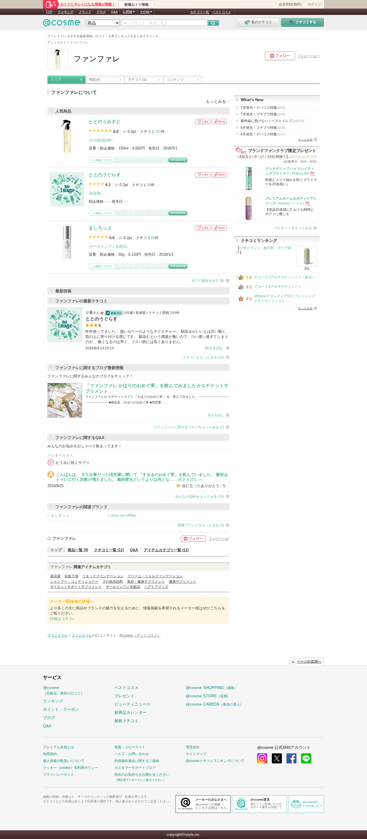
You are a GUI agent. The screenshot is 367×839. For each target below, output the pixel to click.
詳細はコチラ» (62, 619)
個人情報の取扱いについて (63, 761)
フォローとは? (219, 538)
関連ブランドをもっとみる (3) (201, 525)
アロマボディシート (285, 287)
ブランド (85, 11)
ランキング (65, 11)
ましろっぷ (100, 227)
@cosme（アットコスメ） (140, 635)
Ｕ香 (89, 312)
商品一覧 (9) (78, 550)
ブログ (101, 11)
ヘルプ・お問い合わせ (131, 754)
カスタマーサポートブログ (135, 768)
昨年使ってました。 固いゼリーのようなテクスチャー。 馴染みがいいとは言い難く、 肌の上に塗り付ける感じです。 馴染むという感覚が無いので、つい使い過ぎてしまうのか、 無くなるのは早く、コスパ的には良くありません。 (157, 336)
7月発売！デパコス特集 (263, 108)
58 (149, 185)
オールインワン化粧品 (108, 246)
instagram (262, 758)
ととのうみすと (105, 121)
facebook (291, 758)
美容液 (95, 193)
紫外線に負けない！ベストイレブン (272, 121)
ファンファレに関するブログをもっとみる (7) (189, 427)
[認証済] (113, 313)
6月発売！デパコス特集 (263, 134)
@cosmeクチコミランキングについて (215, 761)
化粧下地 (71, 576)
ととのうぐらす (105, 174)
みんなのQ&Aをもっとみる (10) (199, 497)
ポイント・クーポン (61, 709)
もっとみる (305, 139)
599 (173, 313)
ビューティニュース (132, 704)
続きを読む (214, 348)
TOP (49, 11)
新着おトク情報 (136, 5)
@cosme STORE (208, 696)
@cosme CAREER (214, 704)
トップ (56, 80)
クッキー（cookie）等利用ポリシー (70, 768)
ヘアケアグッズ (156, 587)
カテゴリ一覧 (199, 12)
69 (153, 238)
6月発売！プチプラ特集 (263, 128)
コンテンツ (175, 80)
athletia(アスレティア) (271, 296)
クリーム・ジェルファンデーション (155, 576)
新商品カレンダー (130, 712)
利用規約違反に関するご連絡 (136, 761)
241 (158, 131)
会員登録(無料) (290, 4)
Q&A (114, 11)
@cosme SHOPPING (212, 687)
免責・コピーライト (129, 747)
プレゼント (124, 696)
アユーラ (261, 277)
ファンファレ (64, 538)
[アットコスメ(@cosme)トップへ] (61, 24)
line (306, 758)
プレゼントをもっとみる (293, 228)
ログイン (314, 4)
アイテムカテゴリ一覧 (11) (166, 550)
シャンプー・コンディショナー (74, 582)
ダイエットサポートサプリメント (76, 587)
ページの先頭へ (309, 661)
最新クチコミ (126, 720)
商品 (94, 80)
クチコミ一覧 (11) (109, 550)
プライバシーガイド (58, 775)
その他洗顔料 (100, 140)
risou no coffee (123, 515)
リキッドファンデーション (103, 576)
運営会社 (193, 747)
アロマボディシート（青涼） (292, 277)
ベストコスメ (221, 12)
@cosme (63, 690)
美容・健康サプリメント (146, 582)
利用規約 (50, 754)
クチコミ (137, 80)
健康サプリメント (182, 582)
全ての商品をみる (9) (208, 281)
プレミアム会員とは (58, 747)
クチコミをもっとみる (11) (203, 357)
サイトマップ (196, 754)
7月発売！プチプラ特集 (263, 114)
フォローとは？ (309, 56)
